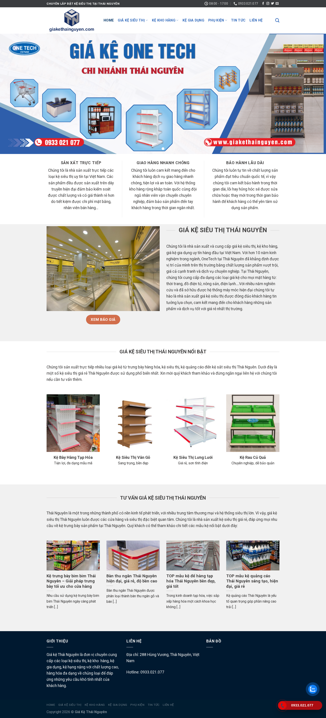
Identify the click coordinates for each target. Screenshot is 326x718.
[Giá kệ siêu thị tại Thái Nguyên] (72, 20)
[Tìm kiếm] (277, 20)
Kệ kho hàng (164, 20)
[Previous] (45, 580)
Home (109, 20)
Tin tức (238, 20)
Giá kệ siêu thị (131, 20)
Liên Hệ (256, 20)
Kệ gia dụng (193, 20)
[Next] (280, 580)
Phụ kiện (216, 20)
